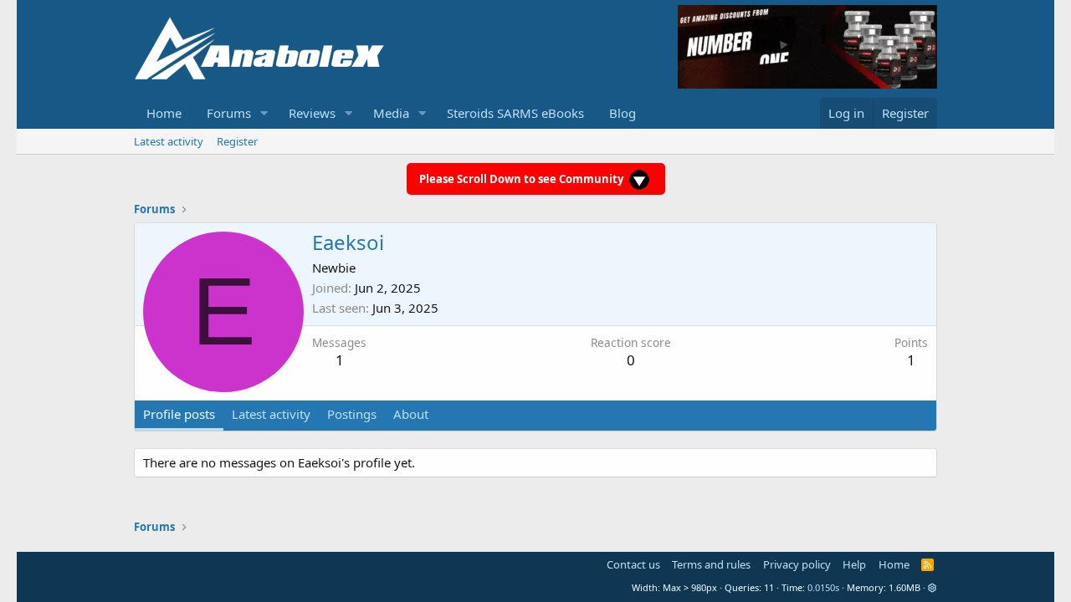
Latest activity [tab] (271, 414)
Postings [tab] (352, 414)
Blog (622, 113)
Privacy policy (797, 564)
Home (164, 113)
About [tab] (410, 414)
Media (391, 113)
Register (237, 141)
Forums (229, 113)
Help (854, 564)
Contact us (633, 564)
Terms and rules (711, 564)
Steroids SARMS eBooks (515, 113)
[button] (264, 113)
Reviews (312, 113)
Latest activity (168, 141)
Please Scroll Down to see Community (522, 178)
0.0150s (823, 587)
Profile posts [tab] (179, 414)
